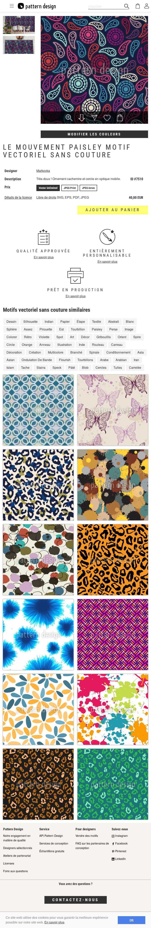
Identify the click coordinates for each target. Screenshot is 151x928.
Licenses (8, 863)
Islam (10, 367)
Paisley (97, 329)
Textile (96, 321)
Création (35, 352)
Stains (41, 367)
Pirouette (46, 329)
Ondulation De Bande (37, 360)
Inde (82, 344)
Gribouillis (104, 337)
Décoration (14, 352)
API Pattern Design (51, 836)
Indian (49, 321)
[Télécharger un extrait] (81, 118)
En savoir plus (54, 922)
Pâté (71, 367)
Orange (27, 344)
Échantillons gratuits (51, 851)
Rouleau (98, 344)
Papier (65, 321)
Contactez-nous (75, 899)
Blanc (130, 321)
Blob (85, 367)
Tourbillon (78, 329)
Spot (59, 337)
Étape (81, 321)
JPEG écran (88, 188)
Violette (44, 337)
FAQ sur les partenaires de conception (92, 845)
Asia (140, 352)
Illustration (64, 344)
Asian (10, 360)
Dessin (11, 321)
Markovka (43, 170)
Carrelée (135, 367)
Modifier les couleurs (94, 134)
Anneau (44, 344)
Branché (76, 352)
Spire (137, 337)
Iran (136, 360)
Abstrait (113, 321)
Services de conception (53, 843)
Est (61, 329)
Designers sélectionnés (17, 848)
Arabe (104, 360)
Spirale (94, 352)
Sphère (11, 329)
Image (129, 329)
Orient (122, 337)
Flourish (64, 360)
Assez (28, 329)
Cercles (101, 367)
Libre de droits (46, 197)
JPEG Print (70, 188)
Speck (56, 367)
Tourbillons (85, 360)
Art (72, 337)
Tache (25, 367)
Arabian (121, 360)
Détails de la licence (18, 198)
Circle (10, 344)
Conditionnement (118, 352)
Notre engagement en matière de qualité (16, 838)
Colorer (11, 337)
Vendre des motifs (87, 836)
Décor (85, 337)
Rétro (28, 337)
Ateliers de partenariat (17, 856)
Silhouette (30, 321)
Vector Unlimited (48, 188)
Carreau (116, 344)
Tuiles (117, 367)
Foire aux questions (15, 871)
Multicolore (55, 352)
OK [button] (132, 920)
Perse (113, 329)
